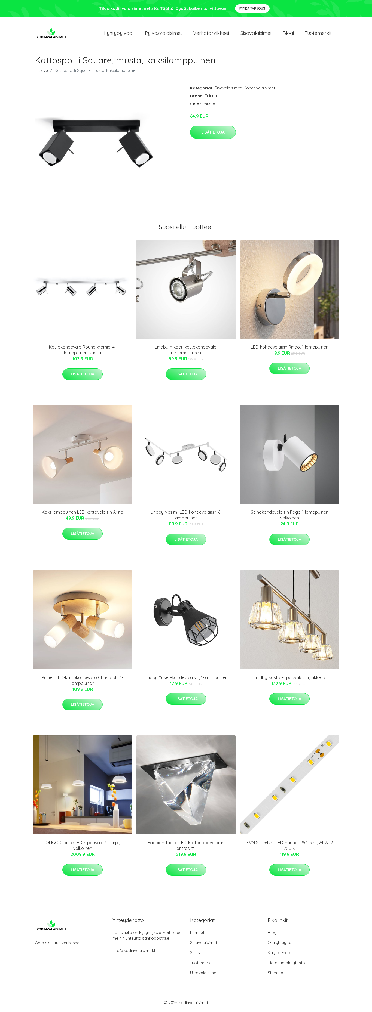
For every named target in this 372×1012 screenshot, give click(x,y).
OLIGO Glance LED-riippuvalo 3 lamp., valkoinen (82, 845)
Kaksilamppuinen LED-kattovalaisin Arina (82, 512)
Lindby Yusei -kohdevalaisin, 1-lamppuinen (186, 677)
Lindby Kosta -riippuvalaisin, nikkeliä (289, 677)
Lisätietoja (213, 132)
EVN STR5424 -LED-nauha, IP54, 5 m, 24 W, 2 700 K (289, 845)
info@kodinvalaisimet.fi (134, 950)
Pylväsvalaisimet (163, 33)
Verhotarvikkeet (211, 33)
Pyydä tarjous (252, 8)
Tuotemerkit (318, 33)
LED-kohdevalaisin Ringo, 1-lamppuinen (289, 347)
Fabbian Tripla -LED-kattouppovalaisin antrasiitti (186, 845)
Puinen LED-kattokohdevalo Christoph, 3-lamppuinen (82, 680)
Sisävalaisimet (256, 33)
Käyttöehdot (280, 952)
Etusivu (41, 70)
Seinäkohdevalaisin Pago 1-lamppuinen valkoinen (289, 515)
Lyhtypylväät (119, 33)
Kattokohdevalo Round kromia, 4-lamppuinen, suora (82, 349)
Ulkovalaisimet (204, 972)
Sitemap (275, 972)
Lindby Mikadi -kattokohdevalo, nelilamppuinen (186, 349)
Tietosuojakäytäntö (286, 962)
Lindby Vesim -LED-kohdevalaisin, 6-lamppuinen (186, 515)
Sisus (195, 952)
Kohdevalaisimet (259, 88)
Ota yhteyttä (279, 942)
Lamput (197, 932)
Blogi (288, 33)
